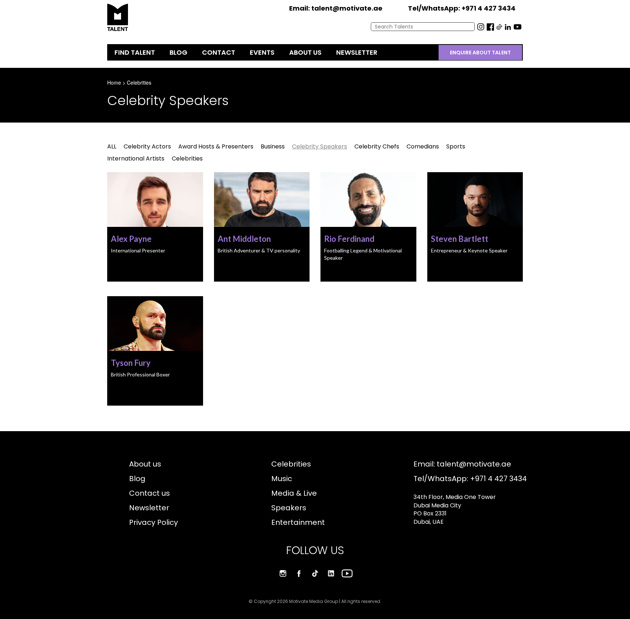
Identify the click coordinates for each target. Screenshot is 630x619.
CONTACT (218, 52)
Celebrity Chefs (376, 146)
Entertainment (298, 522)
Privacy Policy (153, 522)
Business (273, 146)
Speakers (288, 508)
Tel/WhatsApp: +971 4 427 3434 (470, 478)
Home (114, 82)
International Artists (135, 158)
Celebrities (139, 82)
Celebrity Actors (147, 146)
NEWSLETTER (356, 52)
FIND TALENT (134, 52)
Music (281, 478)
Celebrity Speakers (319, 146)
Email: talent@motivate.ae (462, 464)
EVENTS (262, 52)
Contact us (149, 493)
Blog (137, 478)
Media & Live (294, 493)
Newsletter (149, 508)
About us (145, 464)
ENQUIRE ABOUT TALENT (480, 52)
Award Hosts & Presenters (215, 146)
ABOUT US (305, 52)
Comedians (423, 146)
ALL (111, 146)
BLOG (178, 52)
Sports (455, 146)
